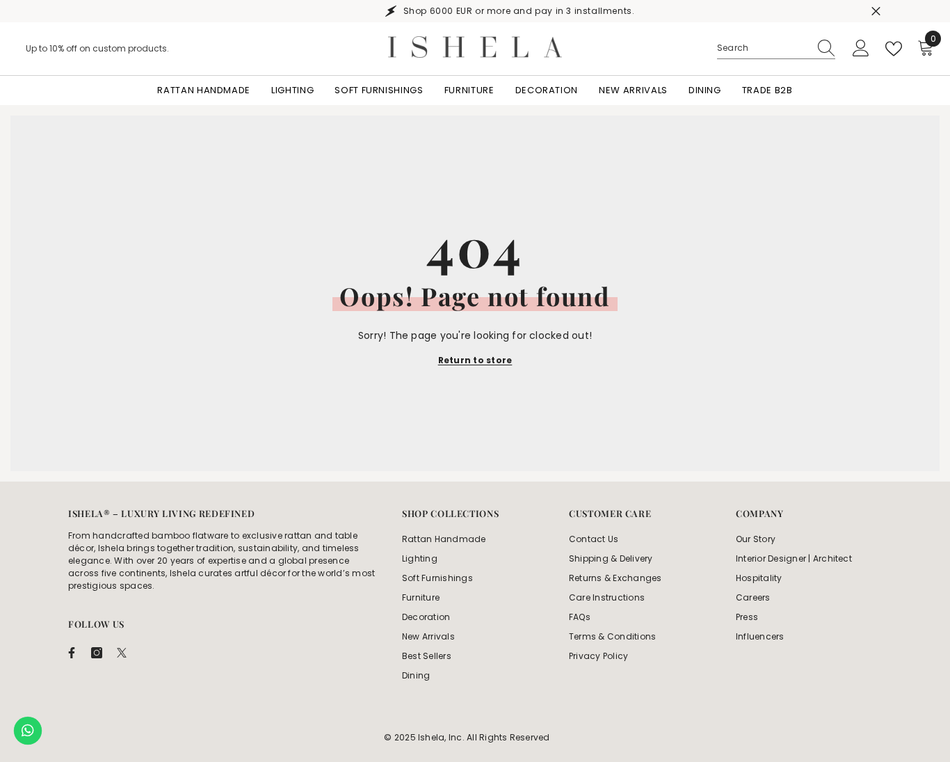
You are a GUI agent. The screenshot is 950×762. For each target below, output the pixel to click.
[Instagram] (96, 652)
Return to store (475, 360)
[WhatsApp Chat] (28, 731)
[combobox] (763, 48)
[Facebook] (71, 652)
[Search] (776, 48)
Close (876, 11)
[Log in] (861, 48)
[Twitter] (121, 652)
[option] (475, 11)
